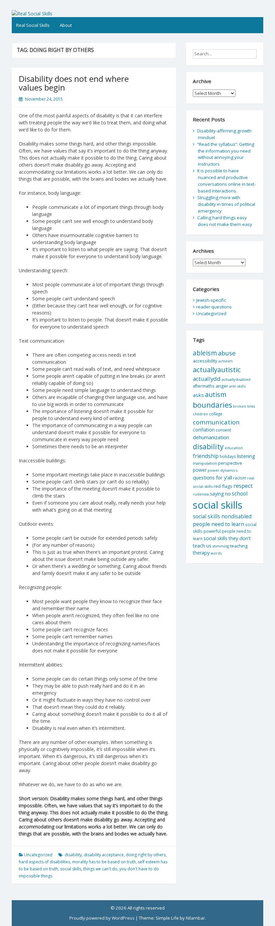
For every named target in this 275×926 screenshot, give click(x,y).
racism (239, 478)
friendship (206, 456)
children (200, 413)
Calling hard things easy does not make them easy (224, 221)
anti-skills (237, 386)
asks (198, 395)
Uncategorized (38, 855)
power (200, 470)
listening (246, 456)
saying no (220, 493)
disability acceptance (104, 855)
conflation (204, 429)
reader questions (214, 307)
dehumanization (211, 437)
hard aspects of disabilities (44, 862)
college (215, 413)
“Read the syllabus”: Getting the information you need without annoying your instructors (225, 154)
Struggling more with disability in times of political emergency (226, 204)
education (234, 448)
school (240, 493)
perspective (230, 463)
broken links (244, 406)
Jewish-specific (211, 300)
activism (225, 360)
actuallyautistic (217, 369)
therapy (201, 552)
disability (73, 855)
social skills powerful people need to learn (225, 531)
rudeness (201, 494)
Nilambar (195, 918)
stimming (220, 545)
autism (215, 394)
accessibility (205, 361)
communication (216, 422)
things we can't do (100, 869)
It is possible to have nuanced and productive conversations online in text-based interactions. (226, 181)
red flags (223, 486)
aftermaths (204, 386)
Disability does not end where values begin (74, 83)
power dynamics (222, 470)
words (216, 553)
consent (223, 430)
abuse (227, 353)
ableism (205, 352)
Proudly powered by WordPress (101, 918)
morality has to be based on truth (104, 862)
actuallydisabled (236, 379)
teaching (239, 546)
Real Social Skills (33, 25)
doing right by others (146, 855)
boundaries (212, 405)
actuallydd (207, 379)
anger (222, 386)
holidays (228, 456)
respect (243, 485)
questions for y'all (212, 477)
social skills (70, 869)
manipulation (205, 463)
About (66, 25)
